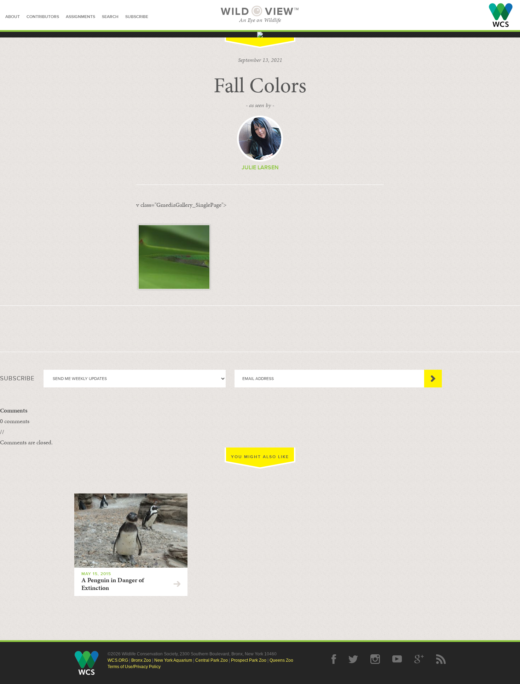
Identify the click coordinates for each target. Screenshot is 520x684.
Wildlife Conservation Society (501, 15)
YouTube (397, 659)
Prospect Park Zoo (248, 660)
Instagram (375, 659)
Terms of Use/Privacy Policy (134, 666)
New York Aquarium (173, 660)
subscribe (136, 16)
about (12, 16)
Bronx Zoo (141, 660)
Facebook (333, 659)
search (110, 16)
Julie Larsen (260, 167)
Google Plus (419, 659)
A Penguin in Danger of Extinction (112, 584)
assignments (80, 16)
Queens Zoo (281, 660)
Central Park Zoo (211, 660)
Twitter (353, 659)
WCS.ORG (118, 660)
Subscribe (433, 378)
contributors (43, 16)
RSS (441, 659)
